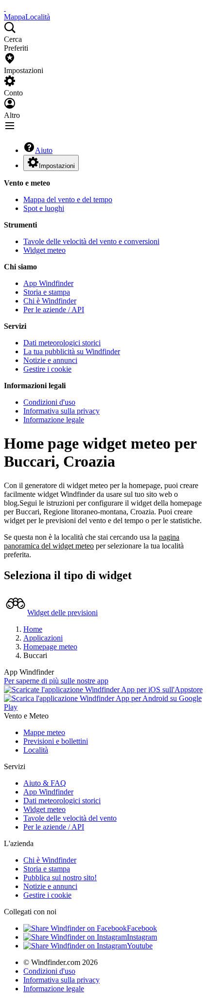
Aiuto (43, 150)
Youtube (140, 946)
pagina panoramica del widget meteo (91, 541)
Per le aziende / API (53, 309)
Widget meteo (44, 250)
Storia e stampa (46, 292)
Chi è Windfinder (49, 301)
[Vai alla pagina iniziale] (5, 8)
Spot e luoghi (43, 208)
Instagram (142, 937)
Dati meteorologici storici (62, 343)
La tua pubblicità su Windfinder (71, 351)
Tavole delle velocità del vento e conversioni (91, 241)
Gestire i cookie (47, 369)
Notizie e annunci (50, 360)
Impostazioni (57, 166)
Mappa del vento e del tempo (67, 199)
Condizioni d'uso (49, 402)
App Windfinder (48, 283)
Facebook (142, 928)
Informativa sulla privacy (61, 411)
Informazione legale (53, 420)
